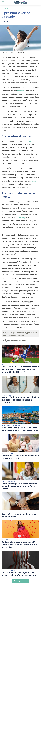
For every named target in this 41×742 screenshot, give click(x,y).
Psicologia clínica (8, 453)
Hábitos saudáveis (8, 481)
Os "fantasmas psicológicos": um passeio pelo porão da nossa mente (19, 573)
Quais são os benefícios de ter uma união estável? (19, 515)
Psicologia (5, 364)
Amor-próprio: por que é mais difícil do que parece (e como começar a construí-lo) (20, 400)
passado (29, 141)
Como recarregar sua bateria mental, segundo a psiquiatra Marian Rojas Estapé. (19, 486)
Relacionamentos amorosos (12, 425)
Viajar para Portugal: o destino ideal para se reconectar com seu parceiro (20, 429)
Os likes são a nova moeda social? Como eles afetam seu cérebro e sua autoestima (19, 544)
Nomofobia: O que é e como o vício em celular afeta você (20, 456)
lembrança (21, 217)
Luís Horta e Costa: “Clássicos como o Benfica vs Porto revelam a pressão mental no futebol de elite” (20, 369)
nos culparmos (26, 281)
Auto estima (6, 395)
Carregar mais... (20, 581)
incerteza (35, 181)
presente (20, 91)
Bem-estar (5, 8)
